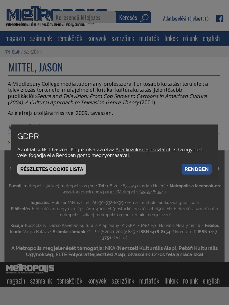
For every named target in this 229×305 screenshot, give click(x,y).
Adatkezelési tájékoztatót (142, 149)
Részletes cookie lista (51, 169)
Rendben (197, 169)
